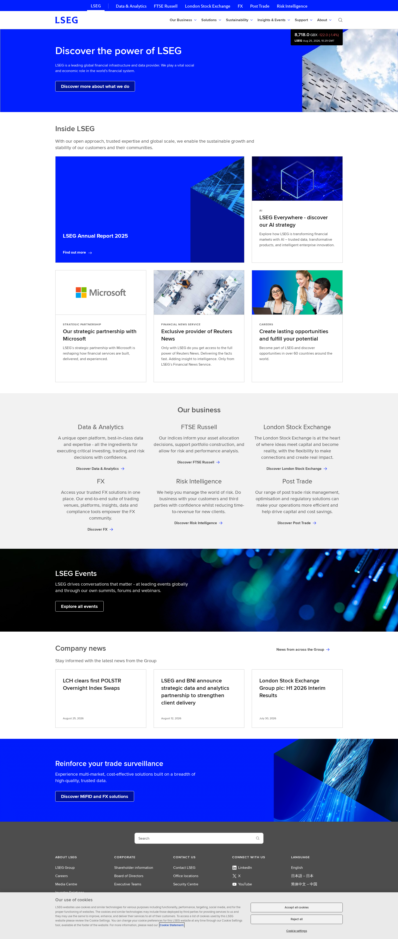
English (297, 867)
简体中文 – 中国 (304, 884)
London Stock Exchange (207, 6)
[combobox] (193, 838)
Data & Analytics (131, 6)
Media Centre (66, 884)
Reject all (297, 919)
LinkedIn (245, 867)
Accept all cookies (297, 907)
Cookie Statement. (172, 925)
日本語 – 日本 (302, 875)
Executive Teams (127, 884)
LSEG (96, 6)
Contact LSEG (184, 867)
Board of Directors (128, 875)
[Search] (340, 20)
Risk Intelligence (292, 6)
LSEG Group (65, 867)
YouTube (245, 884)
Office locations (185, 875)
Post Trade (259, 6)
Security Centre (185, 884)
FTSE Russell (166, 6)
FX (240, 6)
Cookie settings (296, 931)
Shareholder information (133, 867)
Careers (61, 875)
